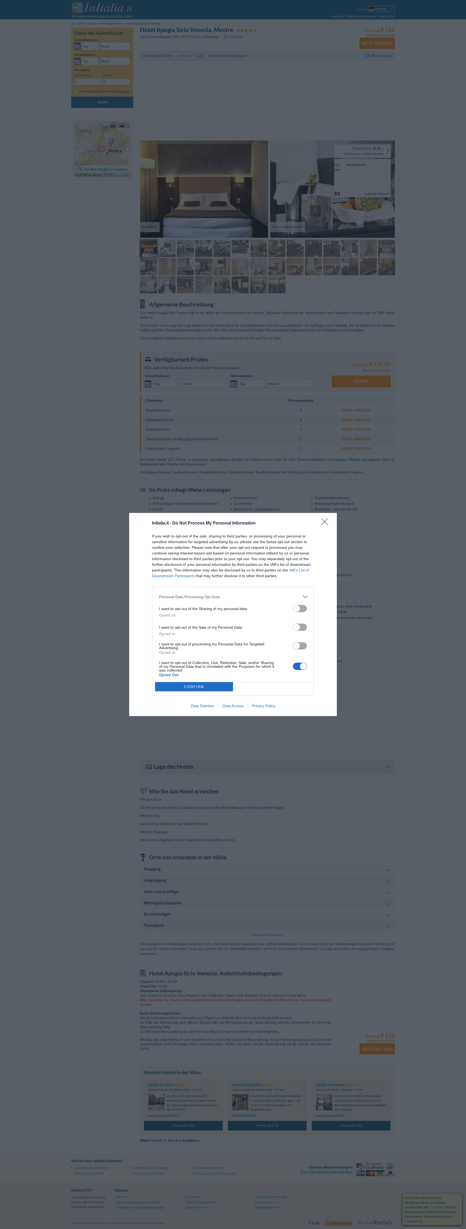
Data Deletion (202, 706)
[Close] (326, 523)
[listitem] (233, 597)
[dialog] (233, 614)
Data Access (233, 706)
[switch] (300, 608)
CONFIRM (194, 687)
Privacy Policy (263, 706)
